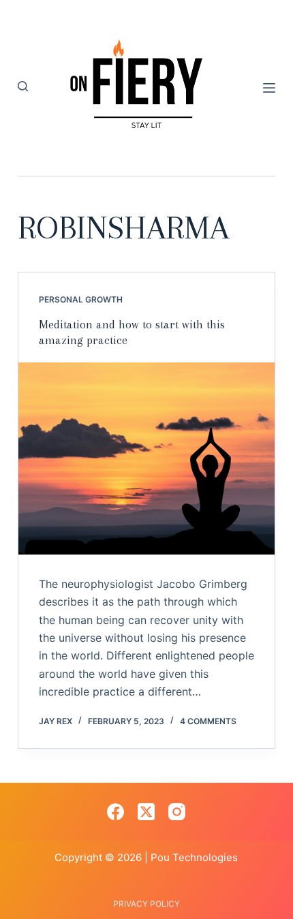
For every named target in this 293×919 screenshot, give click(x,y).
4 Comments (208, 721)
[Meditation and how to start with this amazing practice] (146, 458)
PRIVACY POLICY (146, 904)
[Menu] (269, 88)
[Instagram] (176, 811)
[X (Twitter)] (146, 811)
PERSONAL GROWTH (81, 299)
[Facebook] (115, 811)
